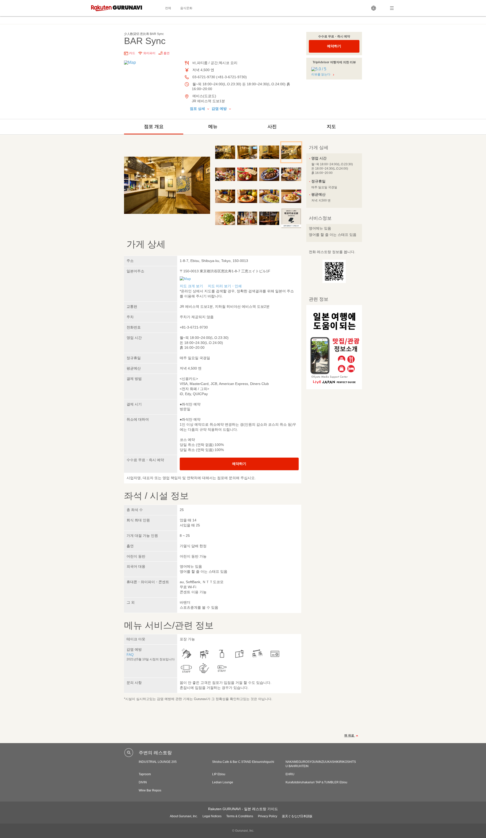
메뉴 (212, 126)
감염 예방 (220, 109)
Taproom (145, 774)
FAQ (130, 654)
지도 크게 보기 (191, 286)
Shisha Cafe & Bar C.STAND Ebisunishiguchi (243, 762)
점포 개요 (154, 126)
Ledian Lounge (222, 782)
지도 (331, 126)
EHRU (290, 774)
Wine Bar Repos (150, 790)
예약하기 (334, 46)
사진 (272, 126)
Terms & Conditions (239, 816)
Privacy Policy (267, 816)
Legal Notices (211, 816)
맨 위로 (349, 735)
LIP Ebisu (218, 774)
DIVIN (143, 782)
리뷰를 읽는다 (320, 74)
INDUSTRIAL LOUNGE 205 (158, 762)
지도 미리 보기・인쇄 (225, 286)
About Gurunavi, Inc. (184, 816)
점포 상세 (198, 109)
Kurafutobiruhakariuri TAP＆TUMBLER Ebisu (316, 782)
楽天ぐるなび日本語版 (297, 816)
